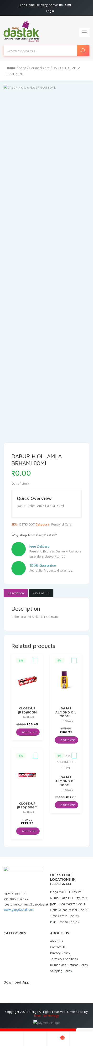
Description (15, 593)
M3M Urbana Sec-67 (64, 922)
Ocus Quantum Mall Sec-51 (69, 910)
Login (50, 11)
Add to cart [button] (29, 732)
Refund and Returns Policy (69, 965)
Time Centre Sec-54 (64, 916)
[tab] (16, 593)
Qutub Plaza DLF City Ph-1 (68, 898)
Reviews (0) (41, 593)
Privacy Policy (60, 953)
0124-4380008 (15, 894)
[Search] (83, 50)
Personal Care (39, 68)
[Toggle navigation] (84, 32)
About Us (56, 941)
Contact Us (58, 947)
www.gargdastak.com (19, 909)
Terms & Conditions (64, 959)
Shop (22, 68)
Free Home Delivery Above (45, 5)
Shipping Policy (61, 971)
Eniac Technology (46, 1015)
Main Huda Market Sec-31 (68, 904)
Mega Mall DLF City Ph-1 (67, 892)
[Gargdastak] (21, 31)
